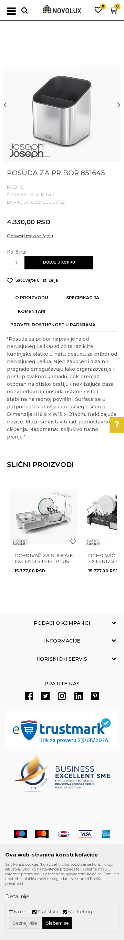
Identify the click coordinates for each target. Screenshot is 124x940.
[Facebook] (29, 696)
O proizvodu (31, 297)
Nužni (21, 911)
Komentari (31, 311)
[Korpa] (114, 12)
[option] (62, 104)
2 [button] (56, 159)
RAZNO (15, 187)
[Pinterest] (95, 696)
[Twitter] (45, 696)
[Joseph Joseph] (27, 150)
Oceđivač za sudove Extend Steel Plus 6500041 (43, 561)
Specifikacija (82, 297)
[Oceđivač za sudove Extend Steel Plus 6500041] (43, 513)
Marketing (80, 911)
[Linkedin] (78, 696)
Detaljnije (17, 896)
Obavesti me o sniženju (30, 235)
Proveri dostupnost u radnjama (52, 324)
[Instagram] (62, 696)
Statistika (47, 911)
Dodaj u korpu (59, 262)
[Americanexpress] (105, 834)
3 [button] (77, 159)
